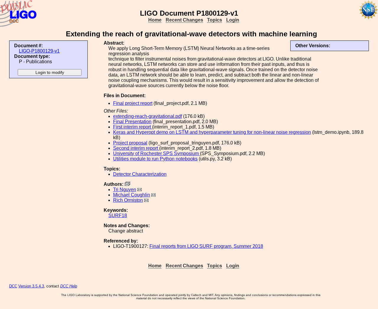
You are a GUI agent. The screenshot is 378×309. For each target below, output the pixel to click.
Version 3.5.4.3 (31, 286)
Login (232, 19)
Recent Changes (184, 19)
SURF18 (117, 215)
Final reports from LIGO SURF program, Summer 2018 (206, 246)
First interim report (132, 126)
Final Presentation (132, 121)
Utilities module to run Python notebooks (155, 158)
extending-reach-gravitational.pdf (147, 116)
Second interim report (136, 148)
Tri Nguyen (124, 189)
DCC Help (68, 286)
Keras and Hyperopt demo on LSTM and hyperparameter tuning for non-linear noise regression (212, 132)
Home (155, 19)
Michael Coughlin (131, 194)
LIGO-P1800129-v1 (39, 50)
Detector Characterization (140, 174)
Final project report (132, 103)
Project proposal (130, 142)
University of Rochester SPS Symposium (156, 153)
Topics (214, 19)
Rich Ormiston (128, 200)
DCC (13, 286)
